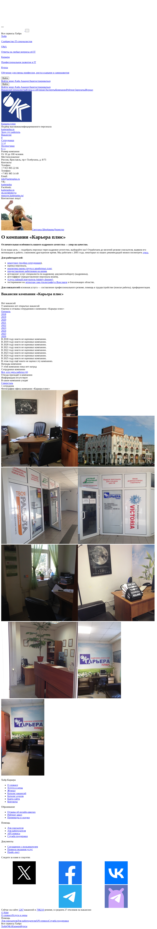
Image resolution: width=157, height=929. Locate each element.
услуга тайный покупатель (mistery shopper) (30, 279)
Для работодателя (16, 830)
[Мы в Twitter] (24, 883)
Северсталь (7, 383)
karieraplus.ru (7, 129)
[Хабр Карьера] (13, 30)
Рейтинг (70, 90)
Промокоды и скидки (18, 817)
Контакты (12, 801)
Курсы (24, 926)
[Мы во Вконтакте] (116, 883)
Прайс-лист (13, 852)
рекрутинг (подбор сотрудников (24, 263)
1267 (21, 909)
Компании (60, 90)
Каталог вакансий (16, 793)
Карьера (16, 926)
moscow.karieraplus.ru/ (12, 195)
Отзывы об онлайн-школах (21, 812)
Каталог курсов (15, 796)
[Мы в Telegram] (70, 907)
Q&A (9, 926)
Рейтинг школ (14, 815)
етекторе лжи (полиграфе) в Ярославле (47, 282)
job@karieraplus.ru (10, 179)
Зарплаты (80, 90)
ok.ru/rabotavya (8, 192)
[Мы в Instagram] (24, 907)
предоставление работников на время (27, 271)
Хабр (4, 926)
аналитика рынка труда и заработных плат (29, 268)
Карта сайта (13, 799)
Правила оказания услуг (20, 849)
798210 (40, 909)
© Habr (5, 912)
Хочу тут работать (10, 132)
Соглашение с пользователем (22, 846)
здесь (145, 252)
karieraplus (6, 184)
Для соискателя (15, 828)
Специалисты (18, 90)
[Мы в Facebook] (70, 883)
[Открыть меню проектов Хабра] (2, 26)
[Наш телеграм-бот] (116, 907)
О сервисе (12, 785)
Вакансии (6, 90)
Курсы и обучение (35, 90)
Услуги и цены (15, 788)
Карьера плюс (8, 124)
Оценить (5, 311)
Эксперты (50, 90)
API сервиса (13, 833)
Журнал (89, 90)
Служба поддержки (17, 836)
